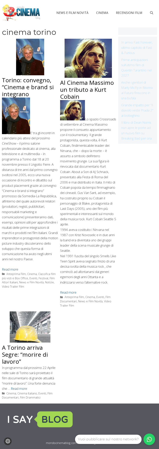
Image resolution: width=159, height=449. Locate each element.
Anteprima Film (16, 274)
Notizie (49, 282)
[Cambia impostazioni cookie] (8, 441)
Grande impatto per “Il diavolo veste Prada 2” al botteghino (137, 110)
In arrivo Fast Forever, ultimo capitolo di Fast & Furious (137, 47)
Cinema (102, 13)
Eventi (33, 278)
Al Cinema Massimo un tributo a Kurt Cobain (87, 89)
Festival (43, 278)
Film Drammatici (30, 397)
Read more (10, 269)
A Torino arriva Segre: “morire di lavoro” (25, 354)
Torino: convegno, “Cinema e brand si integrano (28, 87)
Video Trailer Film (13, 286)
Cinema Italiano (27, 393)
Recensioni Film (129, 13)
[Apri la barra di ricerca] (151, 13)
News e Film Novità (72, 13)
